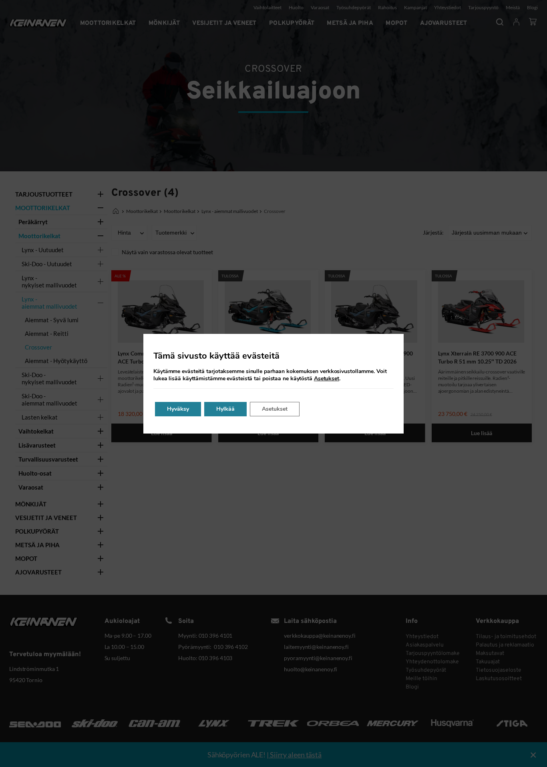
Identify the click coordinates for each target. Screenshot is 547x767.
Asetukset (326, 378)
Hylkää (225, 409)
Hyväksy (178, 409)
